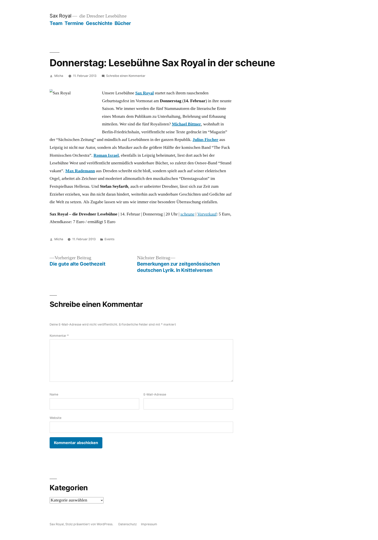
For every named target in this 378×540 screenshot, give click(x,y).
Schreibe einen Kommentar (125, 76)
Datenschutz (127, 524)
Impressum (149, 524)
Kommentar (59, 336)
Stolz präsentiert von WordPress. (89, 524)
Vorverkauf (207, 214)
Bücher (123, 23)
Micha (58, 76)
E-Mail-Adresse (155, 394)
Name (54, 394)
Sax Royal (60, 16)
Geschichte (99, 23)
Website (55, 418)
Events (109, 239)
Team (56, 23)
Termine (74, 23)
